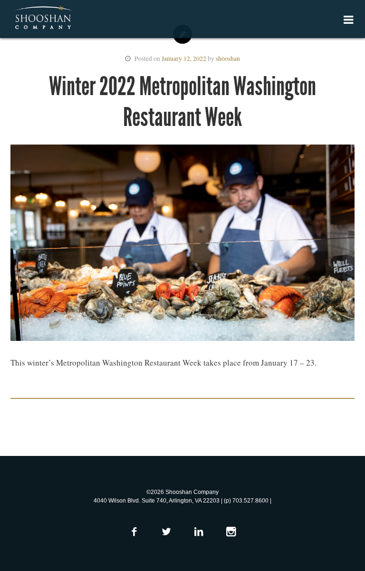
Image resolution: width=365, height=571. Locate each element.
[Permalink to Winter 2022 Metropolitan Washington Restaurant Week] (182, 245)
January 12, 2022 (184, 58)
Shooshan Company (43, 18)
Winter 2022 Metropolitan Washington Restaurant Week (182, 102)
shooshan (228, 58)
